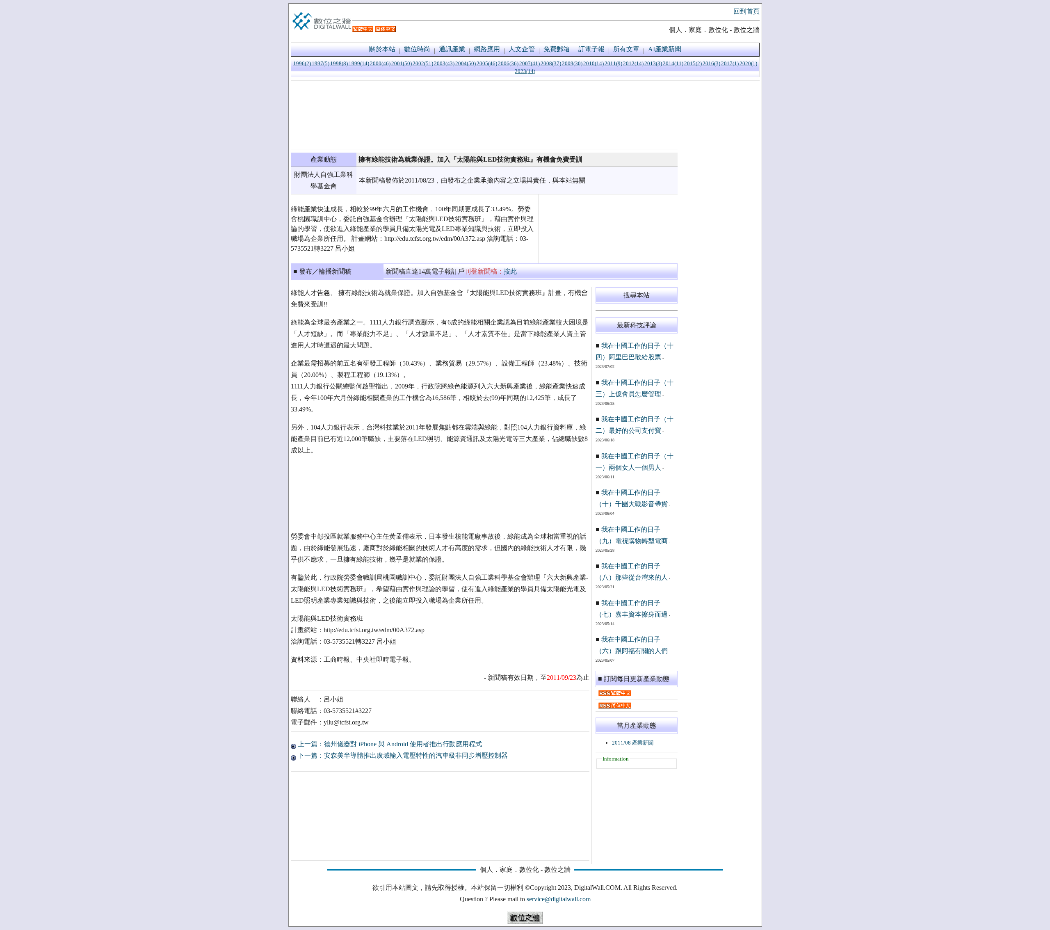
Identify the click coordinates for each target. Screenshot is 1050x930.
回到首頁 (746, 11)
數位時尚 (417, 49)
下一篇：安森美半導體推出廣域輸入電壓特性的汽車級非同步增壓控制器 (402, 755)
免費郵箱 (556, 49)
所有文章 (626, 49)
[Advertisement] (484, 115)
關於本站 (382, 49)
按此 (510, 271)
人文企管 (522, 49)
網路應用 (487, 49)
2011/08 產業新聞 (632, 743)
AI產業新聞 (664, 49)
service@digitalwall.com (559, 899)
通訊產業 (452, 49)
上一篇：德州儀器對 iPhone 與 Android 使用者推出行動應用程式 (389, 743)
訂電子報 (591, 49)
